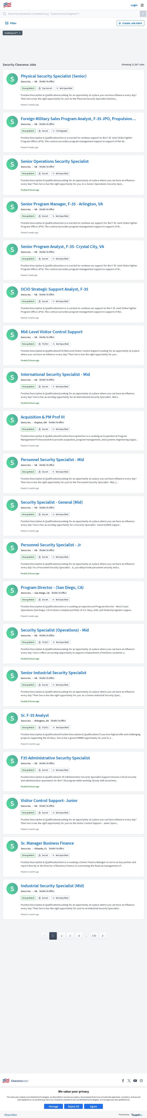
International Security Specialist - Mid (55, 374)
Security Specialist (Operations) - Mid (55, 630)
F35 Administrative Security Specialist (55, 758)
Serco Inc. (26, 81)
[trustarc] (136, 1114)
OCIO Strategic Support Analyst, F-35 (54, 289)
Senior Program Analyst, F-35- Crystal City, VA (62, 246)
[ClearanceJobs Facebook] (123, 1080)
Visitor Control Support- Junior (49, 800)
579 (94, 936)
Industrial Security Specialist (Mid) (52, 885)
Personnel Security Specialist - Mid (52, 459)
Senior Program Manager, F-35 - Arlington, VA (62, 204)
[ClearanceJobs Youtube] (135, 1080)
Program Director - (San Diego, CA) (52, 587)
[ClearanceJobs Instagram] (141, 1080)
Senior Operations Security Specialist (55, 161)
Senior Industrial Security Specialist (53, 672)
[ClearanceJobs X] (129, 1080)
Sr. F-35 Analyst (35, 715)
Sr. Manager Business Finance (47, 843)
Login (134, 5)
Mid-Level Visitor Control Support (52, 331)
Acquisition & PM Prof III (43, 417)
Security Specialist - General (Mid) (52, 502)
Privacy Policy (10, 1114)
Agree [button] (93, 1106)
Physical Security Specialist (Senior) (54, 76)
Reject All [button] (73, 1106)
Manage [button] (53, 1106)
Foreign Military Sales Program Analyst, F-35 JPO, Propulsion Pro (76, 119)
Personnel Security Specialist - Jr (51, 545)
